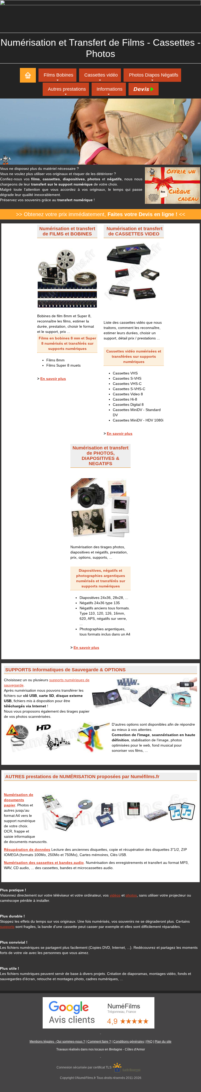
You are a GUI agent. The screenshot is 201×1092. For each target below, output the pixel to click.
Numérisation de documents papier (18, 800)
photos (131, 895)
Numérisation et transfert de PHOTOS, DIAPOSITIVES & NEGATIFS (100, 455)
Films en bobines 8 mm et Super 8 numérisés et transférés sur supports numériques (67, 343)
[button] (66, 89)
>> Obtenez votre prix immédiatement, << (100, 214)
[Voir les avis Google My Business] (100, 1012)
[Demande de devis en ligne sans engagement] (143, 89)
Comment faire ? (99, 1041)
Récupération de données (27, 849)
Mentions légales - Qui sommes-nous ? (57, 1041)
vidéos (115, 895)
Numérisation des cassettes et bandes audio (44, 862)
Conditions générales (128, 1041)
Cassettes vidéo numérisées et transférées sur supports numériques (133, 356)
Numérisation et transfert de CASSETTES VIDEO (135, 231)
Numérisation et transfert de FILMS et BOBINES (67, 231)
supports (7, 927)
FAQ (149, 1041)
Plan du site (163, 1041)
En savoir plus (53, 379)
